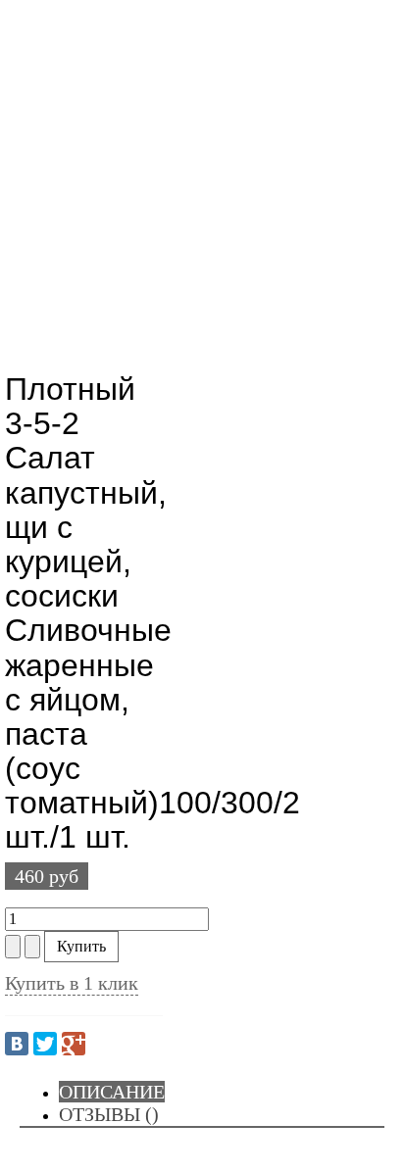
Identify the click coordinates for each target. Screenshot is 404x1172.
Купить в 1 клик (71, 983)
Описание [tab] (112, 1091)
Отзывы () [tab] (109, 1114)
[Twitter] (45, 1043)
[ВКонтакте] (16, 1043)
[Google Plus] (73, 1043)
